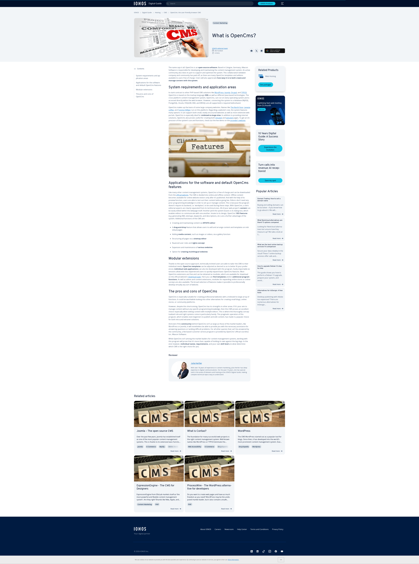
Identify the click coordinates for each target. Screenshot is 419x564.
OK (281, 560)
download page (194, 277)
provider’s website (237, 120)
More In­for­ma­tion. (233, 560)
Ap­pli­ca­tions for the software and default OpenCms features (148, 83)
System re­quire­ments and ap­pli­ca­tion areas (148, 76)
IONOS (136, 12)
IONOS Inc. (144, 551)
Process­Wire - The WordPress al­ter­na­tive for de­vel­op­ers (209, 487)
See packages (265, 84)
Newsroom (229, 529)
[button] (270, 110)
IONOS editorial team (220, 48)
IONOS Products (267, 4)
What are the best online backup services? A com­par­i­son (270, 246)
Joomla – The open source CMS (155, 431)
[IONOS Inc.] (152, 529)
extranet (229, 118)
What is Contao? (196, 431)
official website (182, 195)
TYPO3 (244, 92)
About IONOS (205, 529)
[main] (209, 225)
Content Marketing (220, 23)
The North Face (237, 107)
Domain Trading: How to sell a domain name (268, 200)
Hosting (158, 12)
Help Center (242, 529)
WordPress (219, 92)
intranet (218, 118)
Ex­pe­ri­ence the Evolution (270, 148)
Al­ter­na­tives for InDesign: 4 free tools (270, 292)
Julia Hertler (196, 364)
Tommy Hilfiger (184, 110)
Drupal (234, 92)
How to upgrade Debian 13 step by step (269, 267)
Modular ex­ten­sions (144, 89)
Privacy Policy (277, 529)
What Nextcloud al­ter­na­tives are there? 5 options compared (269, 221)
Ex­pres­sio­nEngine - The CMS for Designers (155, 487)
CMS (165, 12)
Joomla (227, 92)
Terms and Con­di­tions (259, 529)
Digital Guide (147, 12)
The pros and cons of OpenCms (144, 95)
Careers (218, 529)
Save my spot (270, 180)
